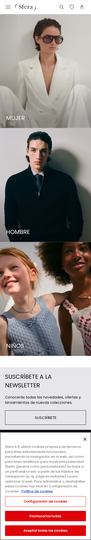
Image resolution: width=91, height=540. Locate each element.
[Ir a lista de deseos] (72, 7)
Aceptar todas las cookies (45, 530)
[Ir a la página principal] (25, 7)
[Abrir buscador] (62, 7)
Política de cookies (37, 491)
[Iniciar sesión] (82, 7)
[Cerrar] (84, 439)
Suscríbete (45, 417)
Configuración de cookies (45, 501)
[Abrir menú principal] (8, 7)
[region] (45, 486)
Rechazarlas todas (45, 516)
